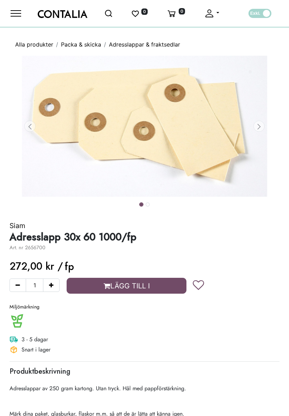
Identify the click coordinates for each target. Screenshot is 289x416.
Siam (17, 225)
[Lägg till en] (51, 285)
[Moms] (259, 13)
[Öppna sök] (109, 13)
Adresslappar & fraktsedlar (144, 44)
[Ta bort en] (18, 285)
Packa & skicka (81, 44)
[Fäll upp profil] (212, 13)
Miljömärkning (24, 306)
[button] (30, 126)
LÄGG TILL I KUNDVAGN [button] (128, 288)
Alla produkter (34, 44)
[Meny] (16, 13)
